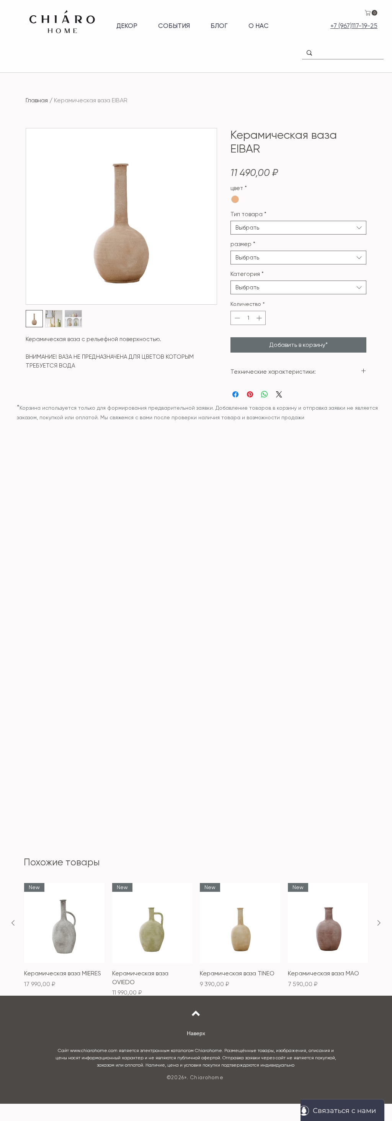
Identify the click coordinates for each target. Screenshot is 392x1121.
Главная (37, 100)
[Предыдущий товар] (13, 922)
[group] (196, 940)
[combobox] (298, 228)
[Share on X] (279, 394)
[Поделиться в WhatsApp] (264, 394)
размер (242, 244)
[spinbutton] (248, 318)
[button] (372, 13)
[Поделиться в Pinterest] (250, 394)
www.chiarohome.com (94, 1050)
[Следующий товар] (379, 922)
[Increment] (260, 318)
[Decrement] (236, 318)
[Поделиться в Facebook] (235, 394)
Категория (247, 274)
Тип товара (248, 214)
